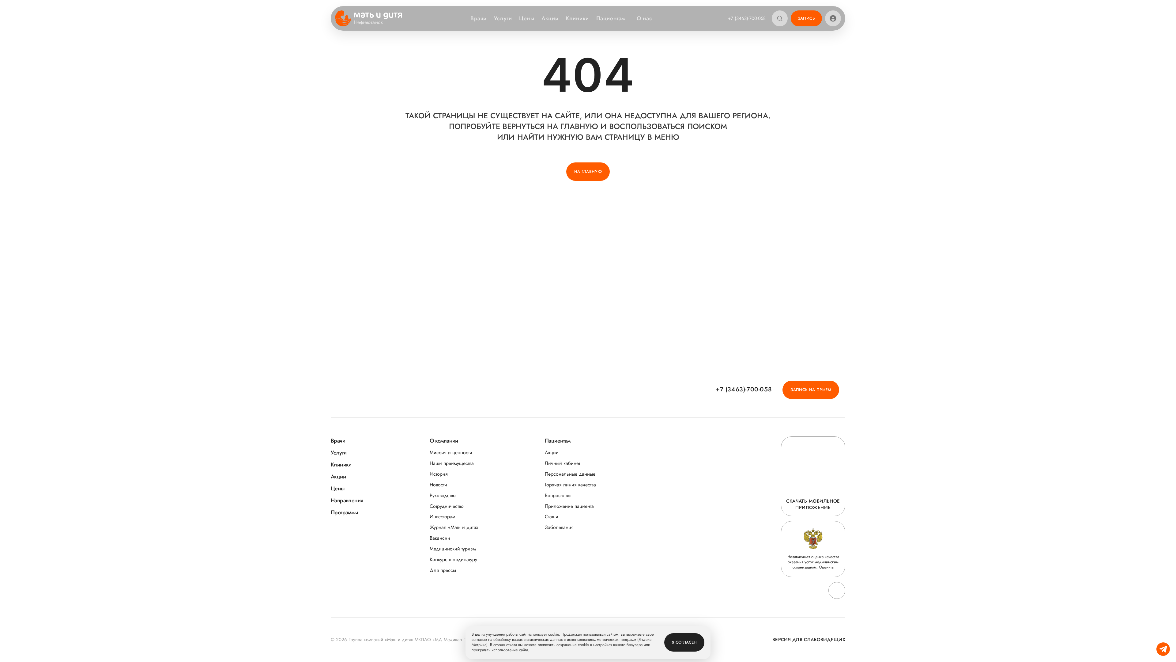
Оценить (826, 567)
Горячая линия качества (570, 484)
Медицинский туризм (453, 548)
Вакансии (440, 538)
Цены (526, 18)
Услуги (503, 18)
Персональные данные (570, 473)
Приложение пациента (569, 506)
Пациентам (610, 18)
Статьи (551, 516)
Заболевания (559, 527)
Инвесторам (442, 516)
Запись (806, 18)
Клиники (577, 18)
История (439, 473)
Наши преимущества (452, 463)
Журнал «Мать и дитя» (454, 527)
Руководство (443, 495)
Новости (438, 484)
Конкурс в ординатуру (453, 559)
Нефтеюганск (368, 22)
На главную (588, 171)
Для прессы (443, 570)
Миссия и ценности (451, 452)
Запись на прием (810, 390)
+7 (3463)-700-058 (747, 18)
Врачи (478, 18)
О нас (644, 18)
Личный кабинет (562, 463)
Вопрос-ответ (558, 495)
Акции (549, 18)
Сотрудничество (447, 506)
